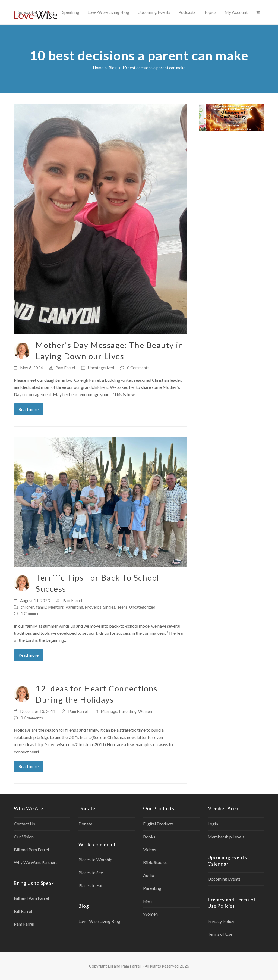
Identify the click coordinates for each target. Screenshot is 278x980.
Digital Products (158, 823)
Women (145, 711)
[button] (258, 12)
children (27, 607)
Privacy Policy (221, 921)
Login (213, 823)
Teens (122, 607)
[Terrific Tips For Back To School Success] (100, 501)
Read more (28, 409)
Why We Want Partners (36, 862)
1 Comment (31, 613)
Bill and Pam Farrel (31, 849)
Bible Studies (155, 862)
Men (147, 901)
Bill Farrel (23, 911)
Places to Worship (95, 859)
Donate (85, 823)
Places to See (90, 872)
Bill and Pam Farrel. (124, 965)
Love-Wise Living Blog (99, 921)
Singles (109, 607)
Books (149, 836)
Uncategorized (101, 367)
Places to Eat (90, 885)
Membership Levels (226, 836)
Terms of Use (220, 934)
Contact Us (24, 823)
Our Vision (24, 836)
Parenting (74, 607)
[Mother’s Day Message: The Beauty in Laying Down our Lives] (100, 218)
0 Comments (138, 367)
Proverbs (93, 607)
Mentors (56, 607)
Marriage (109, 711)
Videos (149, 849)
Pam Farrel (65, 367)
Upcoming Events (224, 878)
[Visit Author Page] (22, 350)
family (41, 607)
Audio (148, 875)
